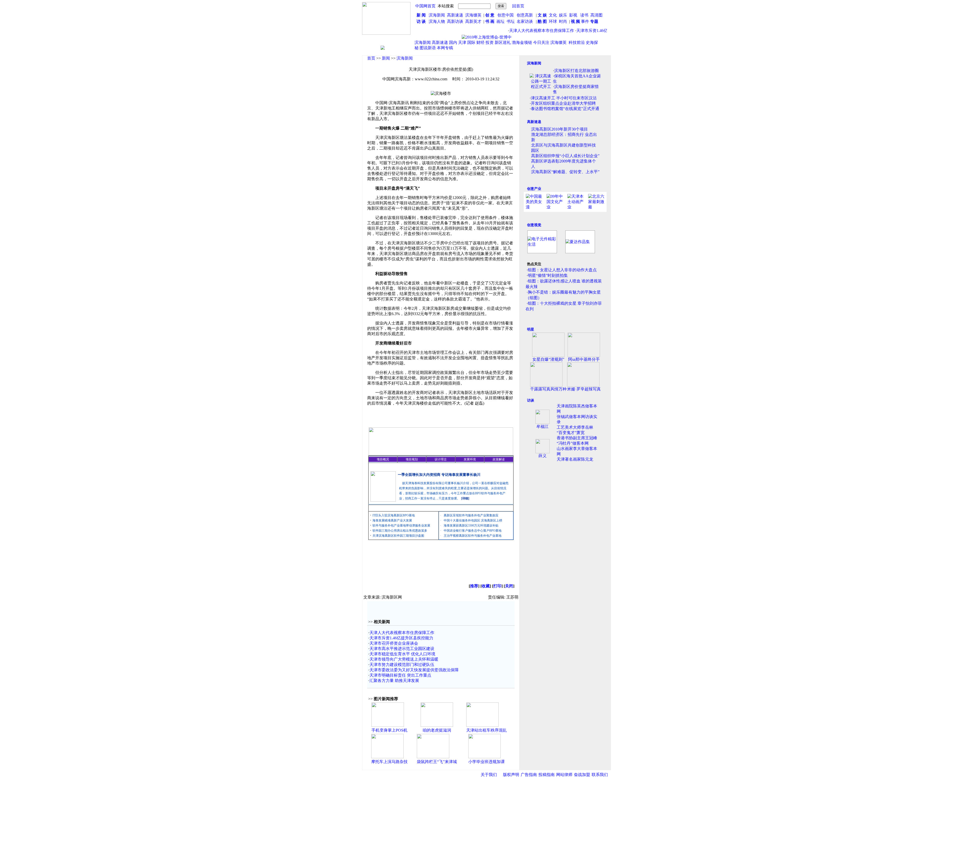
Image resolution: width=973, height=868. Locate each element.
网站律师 (564, 774)
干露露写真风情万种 (548, 389)
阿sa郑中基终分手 (584, 359)
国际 (471, 42)
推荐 (474, 586)
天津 (462, 42)
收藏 (486, 586)
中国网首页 (425, 6)
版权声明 (511, 774)
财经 (480, 42)
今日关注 (541, 42)
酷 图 (542, 21)
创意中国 (505, 15)
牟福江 (542, 426)
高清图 (596, 15)
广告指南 (529, 774)
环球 (553, 21)
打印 (497, 586)
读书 (584, 15)
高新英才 (474, 21)
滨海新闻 (437, 15)
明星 (530, 329)
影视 (573, 15)
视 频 (575, 21)
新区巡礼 (503, 42)
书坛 (511, 21)
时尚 (563, 21)
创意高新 (525, 15)
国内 (453, 42)
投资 (489, 42)
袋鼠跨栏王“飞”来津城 (437, 762)
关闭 (509, 586)
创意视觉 (534, 225)
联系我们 (600, 774)
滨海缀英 (473, 15)
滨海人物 (437, 21)
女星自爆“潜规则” (548, 359)
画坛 (500, 21)
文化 (552, 15)
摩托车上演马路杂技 (389, 762)
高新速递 (455, 15)
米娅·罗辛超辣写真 (584, 389)
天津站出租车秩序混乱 (486, 730)
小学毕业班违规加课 (486, 762)
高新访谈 (455, 21)
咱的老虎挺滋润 (437, 730)
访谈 (530, 400)
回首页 (518, 6)
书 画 (489, 21)
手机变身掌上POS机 (389, 730)
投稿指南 (546, 774)
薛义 (542, 456)
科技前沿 (577, 42)
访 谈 (421, 21)
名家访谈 (525, 21)
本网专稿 (445, 48)
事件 (584, 21)
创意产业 (534, 189)
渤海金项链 (522, 42)
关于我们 (489, 774)
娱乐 (563, 15)
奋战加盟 (582, 774)
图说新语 (428, 48)
